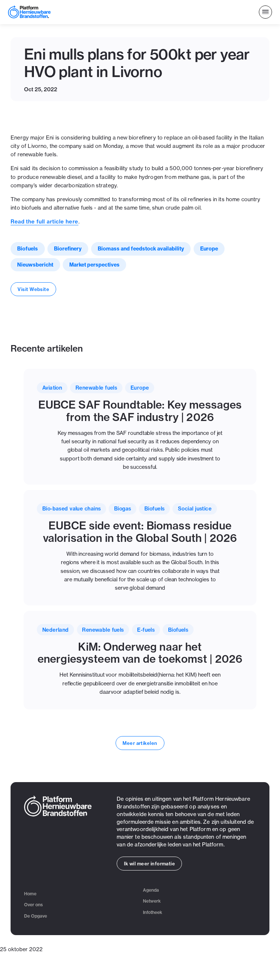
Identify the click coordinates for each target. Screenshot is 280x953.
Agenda (151, 890)
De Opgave (35, 916)
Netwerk (152, 901)
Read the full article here (44, 221)
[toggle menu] (265, 12)
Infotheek (152, 912)
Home (30, 893)
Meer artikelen (139, 743)
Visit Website (33, 289)
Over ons (33, 904)
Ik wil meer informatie (149, 863)
